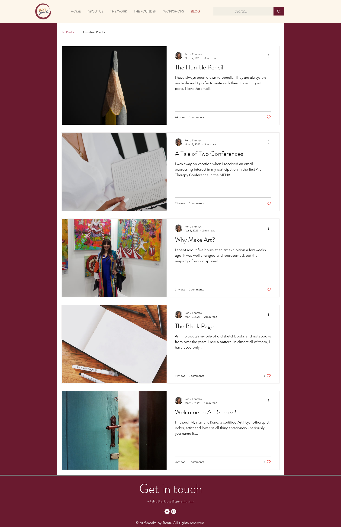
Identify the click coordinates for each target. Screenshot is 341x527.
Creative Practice (95, 32)
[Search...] (278, 11)
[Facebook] (167, 511)
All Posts (67, 32)
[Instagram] (173, 511)
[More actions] (270, 56)
